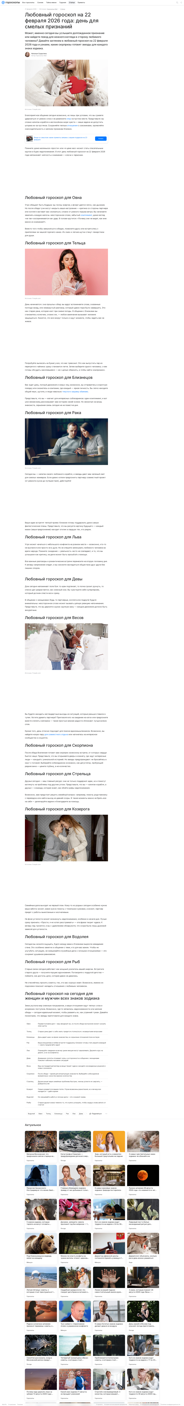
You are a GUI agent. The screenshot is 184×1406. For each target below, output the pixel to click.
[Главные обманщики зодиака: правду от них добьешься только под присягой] (75, 1181)
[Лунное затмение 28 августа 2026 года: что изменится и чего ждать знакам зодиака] (143, 1181)
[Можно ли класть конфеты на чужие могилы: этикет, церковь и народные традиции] (75, 1249)
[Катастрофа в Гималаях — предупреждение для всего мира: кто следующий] (75, 1147)
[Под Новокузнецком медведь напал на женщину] (41, 1249)
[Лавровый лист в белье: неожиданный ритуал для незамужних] (143, 1215)
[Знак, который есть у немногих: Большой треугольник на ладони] (109, 1147)
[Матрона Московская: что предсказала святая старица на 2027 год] (41, 1147)
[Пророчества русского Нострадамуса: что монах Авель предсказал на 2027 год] (41, 1181)
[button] (66, 83)
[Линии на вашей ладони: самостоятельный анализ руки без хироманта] (109, 1283)
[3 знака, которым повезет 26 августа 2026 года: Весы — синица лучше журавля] (143, 1283)
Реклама (20, 1404)
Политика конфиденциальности (170, 1404)
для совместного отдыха (56, 734)
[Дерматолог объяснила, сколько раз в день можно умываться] (143, 1249)
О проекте (99, 1404)
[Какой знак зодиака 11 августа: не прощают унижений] (75, 1384)
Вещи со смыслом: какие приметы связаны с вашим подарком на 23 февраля (60, 138)
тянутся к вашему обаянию (75, 391)
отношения (72, 125)
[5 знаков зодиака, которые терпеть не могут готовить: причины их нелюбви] (41, 1215)
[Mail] (3, 2)
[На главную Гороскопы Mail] (12, 2)
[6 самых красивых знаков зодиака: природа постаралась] (109, 1181)
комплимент (86, 215)
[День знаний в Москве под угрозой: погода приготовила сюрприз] (143, 1317)
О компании (12, 1404)
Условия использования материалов (115, 1404)
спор (68, 119)
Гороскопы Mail (52, 9)
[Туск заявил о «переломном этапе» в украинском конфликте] (75, 1317)
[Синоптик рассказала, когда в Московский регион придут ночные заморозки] (41, 1351)
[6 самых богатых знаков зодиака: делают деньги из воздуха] (109, 1317)
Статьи (62, 9)
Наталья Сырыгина (39, 54)
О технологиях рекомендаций (149, 1404)
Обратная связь (134, 1404)
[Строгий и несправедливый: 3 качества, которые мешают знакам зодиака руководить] (109, 1384)
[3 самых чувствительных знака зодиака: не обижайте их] (143, 1147)
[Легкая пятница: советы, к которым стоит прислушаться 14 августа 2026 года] (41, 1283)
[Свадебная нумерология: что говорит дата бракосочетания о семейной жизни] (75, 1283)
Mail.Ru (4, 1404)
